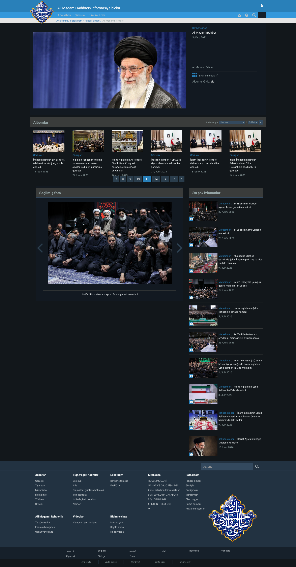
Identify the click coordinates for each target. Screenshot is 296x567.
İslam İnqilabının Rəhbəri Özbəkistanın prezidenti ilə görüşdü (204, 163)
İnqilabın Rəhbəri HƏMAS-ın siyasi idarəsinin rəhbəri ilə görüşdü (166, 163)
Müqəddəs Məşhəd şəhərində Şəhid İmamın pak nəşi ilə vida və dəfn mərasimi (240, 260)
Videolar (78, 516)
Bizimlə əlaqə (118, 516)
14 (173, 178)
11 (147, 178)
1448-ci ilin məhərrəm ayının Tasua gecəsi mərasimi (110, 294)
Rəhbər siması (92, 20)
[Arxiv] (167, 508)
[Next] (181, 179)
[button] (262, 15)
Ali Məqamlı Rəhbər (204, 32)
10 (138, 178)
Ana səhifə (64, 15)
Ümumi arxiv (97, 15)
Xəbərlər (40, 474)
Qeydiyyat (135, 562)
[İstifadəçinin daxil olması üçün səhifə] (262, 5)
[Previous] (116, 179)
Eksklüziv (116, 474)
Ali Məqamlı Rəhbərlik (49, 516)
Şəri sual (80, 15)
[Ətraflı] (194, 75)
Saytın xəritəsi (111, 562)
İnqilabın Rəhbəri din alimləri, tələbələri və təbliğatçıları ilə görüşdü (48, 163)
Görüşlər (37, 155)
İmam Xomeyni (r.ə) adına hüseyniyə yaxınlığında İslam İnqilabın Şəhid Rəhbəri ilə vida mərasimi (240, 364)
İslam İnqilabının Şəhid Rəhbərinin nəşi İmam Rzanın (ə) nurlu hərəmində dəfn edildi (240, 416)
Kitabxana (154, 474)
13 (165, 178)
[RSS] (239, 15)
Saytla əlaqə (160, 562)
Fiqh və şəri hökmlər (85, 474)
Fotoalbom (76, 20)
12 (156, 178)
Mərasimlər (224, 203)
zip (212, 81)
